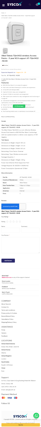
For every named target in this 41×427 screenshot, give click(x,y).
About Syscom (6, 304)
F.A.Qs (3, 330)
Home (2, 13)
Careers (3, 333)
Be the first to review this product (11, 69)
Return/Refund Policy (8, 316)
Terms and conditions (8, 310)
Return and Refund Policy (8, 116)
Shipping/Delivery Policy (8, 322)
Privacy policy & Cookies (9, 313)
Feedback (4, 336)
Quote (20, 425)
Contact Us (5, 307)
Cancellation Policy (7, 319)
